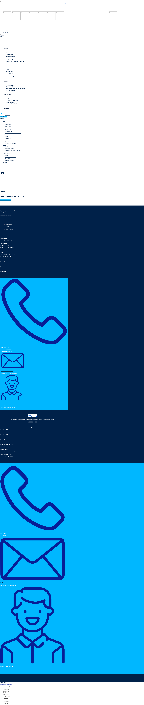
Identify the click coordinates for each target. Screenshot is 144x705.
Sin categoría (5, 32)
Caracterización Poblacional (12, 100)
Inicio (5, 42)
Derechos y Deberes (10, 85)
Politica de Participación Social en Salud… (15, 61)
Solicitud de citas (9, 71)
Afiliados (5, 81)
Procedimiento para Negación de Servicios (15, 88)
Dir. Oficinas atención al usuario (13, 58)
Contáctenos (6, 108)
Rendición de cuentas (10, 56)
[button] (6, 684)
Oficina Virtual (9, 75)
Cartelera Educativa (6, 30)
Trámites (5, 65)
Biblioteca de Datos (10, 59)
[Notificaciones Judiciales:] (12, 367)
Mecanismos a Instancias (11, 87)
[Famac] (2, 35)
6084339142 (7, 115)
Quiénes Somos (9, 53)
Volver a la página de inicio (5, 200)
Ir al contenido (3, 682)
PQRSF (7, 70)
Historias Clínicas (10, 73)
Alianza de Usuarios (10, 90)
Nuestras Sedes (9, 54)
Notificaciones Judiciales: (7, 371)
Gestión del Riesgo (8, 94)
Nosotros (6, 48)
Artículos (8, 99)
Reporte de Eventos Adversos (12, 76)
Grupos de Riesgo (10, 102)
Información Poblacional (11, 104)
